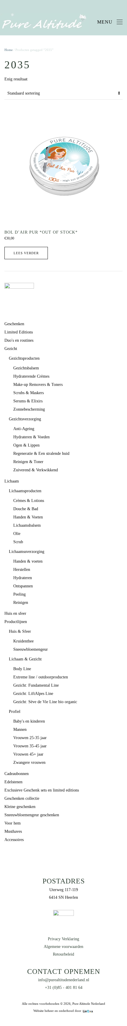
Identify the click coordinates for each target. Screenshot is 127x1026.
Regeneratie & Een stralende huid (41, 453)
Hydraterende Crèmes (31, 376)
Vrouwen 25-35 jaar (30, 738)
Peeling (19, 594)
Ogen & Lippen (26, 445)
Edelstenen (13, 782)
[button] (110, 22)
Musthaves (13, 831)
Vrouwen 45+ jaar (28, 754)
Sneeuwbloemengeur (30, 649)
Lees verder (26, 253)
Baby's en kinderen (29, 721)
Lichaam (11, 481)
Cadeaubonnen (16, 773)
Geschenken (14, 324)
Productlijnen (15, 621)
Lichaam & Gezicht (25, 659)
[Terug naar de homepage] (44, 22)
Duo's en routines (18, 340)
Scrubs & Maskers (28, 393)
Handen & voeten (28, 561)
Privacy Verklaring (63, 939)
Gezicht (10, 348)
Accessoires (14, 839)
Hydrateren (22, 578)
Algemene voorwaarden (63, 946)
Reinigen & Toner (28, 462)
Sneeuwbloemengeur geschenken (31, 815)
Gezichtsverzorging (25, 419)
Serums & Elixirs (28, 401)
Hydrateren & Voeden (31, 437)
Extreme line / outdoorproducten (40, 677)
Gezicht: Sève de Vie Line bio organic (45, 702)
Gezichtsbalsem (26, 368)
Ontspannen (23, 586)
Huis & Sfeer (20, 631)
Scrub (18, 542)
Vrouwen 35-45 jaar (30, 746)
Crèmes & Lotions (28, 500)
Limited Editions (18, 332)
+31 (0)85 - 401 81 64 (63, 987)
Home (8, 50)
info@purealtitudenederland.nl (63, 980)
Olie (16, 533)
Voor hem (12, 823)
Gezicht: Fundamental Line (36, 685)
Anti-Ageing (23, 429)
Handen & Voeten (28, 517)
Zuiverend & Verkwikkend (35, 470)
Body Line (22, 669)
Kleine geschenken (19, 806)
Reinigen (20, 602)
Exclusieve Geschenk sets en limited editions (41, 790)
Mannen (20, 729)
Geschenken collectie (21, 798)
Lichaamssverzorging (26, 551)
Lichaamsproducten (25, 491)
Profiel (14, 711)
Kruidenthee (23, 641)
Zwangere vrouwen (29, 762)
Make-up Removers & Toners (38, 384)
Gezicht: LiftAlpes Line (33, 693)
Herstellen (21, 569)
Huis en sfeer (15, 613)
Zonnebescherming (29, 409)
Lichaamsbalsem (27, 525)
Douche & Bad (25, 509)
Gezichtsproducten (24, 358)
